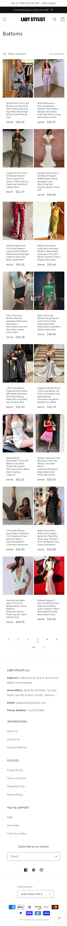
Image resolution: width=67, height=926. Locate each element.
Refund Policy (15, 794)
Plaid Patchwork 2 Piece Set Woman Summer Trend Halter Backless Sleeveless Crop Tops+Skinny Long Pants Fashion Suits (49, 110)
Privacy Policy (15, 770)
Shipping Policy (16, 786)
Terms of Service (16, 778)
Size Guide (13, 825)
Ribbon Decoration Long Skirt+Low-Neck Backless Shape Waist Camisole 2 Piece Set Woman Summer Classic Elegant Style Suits (49, 252)
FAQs (10, 817)
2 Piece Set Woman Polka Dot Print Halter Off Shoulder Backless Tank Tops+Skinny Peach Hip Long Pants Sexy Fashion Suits (17, 395)
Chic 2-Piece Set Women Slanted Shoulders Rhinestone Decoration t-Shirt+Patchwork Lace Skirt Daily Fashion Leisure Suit (17, 324)
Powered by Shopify (41, 920)
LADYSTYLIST (28, 920)
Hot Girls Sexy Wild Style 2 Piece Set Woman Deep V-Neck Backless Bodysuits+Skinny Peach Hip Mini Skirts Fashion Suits (16, 609)
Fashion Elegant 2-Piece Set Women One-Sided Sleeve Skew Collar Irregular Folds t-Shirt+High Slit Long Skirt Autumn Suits (49, 607)
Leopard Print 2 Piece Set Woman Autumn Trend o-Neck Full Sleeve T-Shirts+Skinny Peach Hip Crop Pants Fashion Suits (17, 180)
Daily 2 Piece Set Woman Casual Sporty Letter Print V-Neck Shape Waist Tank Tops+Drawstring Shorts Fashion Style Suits (49, 322)
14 (33, 647)
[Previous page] (9, 639)
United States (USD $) (32, 894)
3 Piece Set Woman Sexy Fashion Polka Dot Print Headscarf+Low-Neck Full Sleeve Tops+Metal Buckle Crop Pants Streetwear (17, 537)
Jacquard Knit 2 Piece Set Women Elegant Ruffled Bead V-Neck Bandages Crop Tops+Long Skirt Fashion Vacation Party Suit (49, 181)
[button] (4, 19)
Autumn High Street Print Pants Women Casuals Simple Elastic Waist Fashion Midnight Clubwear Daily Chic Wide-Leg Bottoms (17, 252)
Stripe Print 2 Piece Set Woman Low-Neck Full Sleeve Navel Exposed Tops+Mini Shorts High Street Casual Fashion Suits (17, 110)
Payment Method (17, 747)
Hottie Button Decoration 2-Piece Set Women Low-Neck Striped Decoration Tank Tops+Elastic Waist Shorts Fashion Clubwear (17, 466)
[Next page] (43, 647)
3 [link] (37, 639)
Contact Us (13, 739)
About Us (12, 731)
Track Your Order (16, 833)
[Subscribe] (56, 856)
